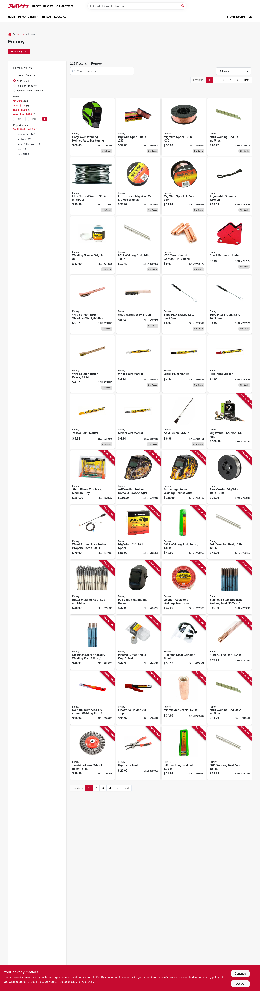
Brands (46, 16)
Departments (27, 16)
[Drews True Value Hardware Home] (18, 6)
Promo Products (26, 75)
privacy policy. (211, 977)
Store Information (239, 16)
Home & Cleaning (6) (28, 144)
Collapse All (19, 129)
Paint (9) (21, 149)
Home (11, 16)
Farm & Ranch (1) (26, 134)
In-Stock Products (27, 86)
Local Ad (60, 16)
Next (246, 79)
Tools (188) (22, 154)
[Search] (183, 6)
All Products (23, 81)
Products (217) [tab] (19, 51)
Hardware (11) (24, 139)
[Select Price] (44, 119)
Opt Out (240, 983)
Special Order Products (30, 90)
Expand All (33, 129)
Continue (240, 973)
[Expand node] (14, 134)
